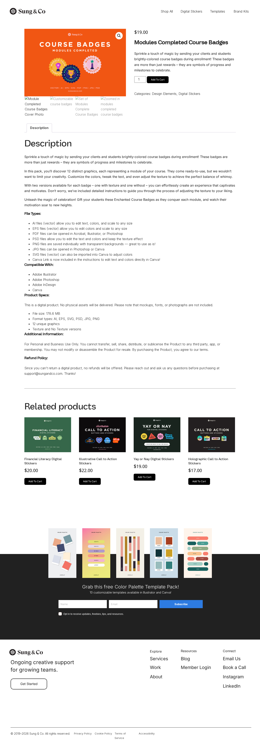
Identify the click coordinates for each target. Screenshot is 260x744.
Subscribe (181, 604)
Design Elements (164, 94)
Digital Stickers (189, 94)
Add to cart (158, 79)
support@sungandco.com (43, 373)
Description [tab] (39, 128)
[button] (119, 35)
